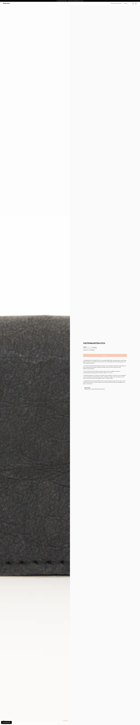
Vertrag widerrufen (6, 722)
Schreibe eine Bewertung (99, 389)
